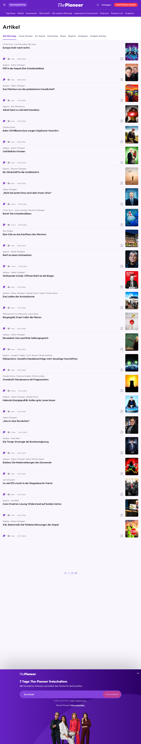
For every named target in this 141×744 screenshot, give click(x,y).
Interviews (52, 36)
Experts (72, 36)
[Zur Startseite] (70, 5)
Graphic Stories (98, 36)
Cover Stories (26, 36)
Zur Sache (40, 36)
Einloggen (106, 5)
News (63, 36)
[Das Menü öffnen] (4, 5)
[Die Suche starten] (98, 5)
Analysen (83, 36)
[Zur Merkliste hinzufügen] (121, 58)
